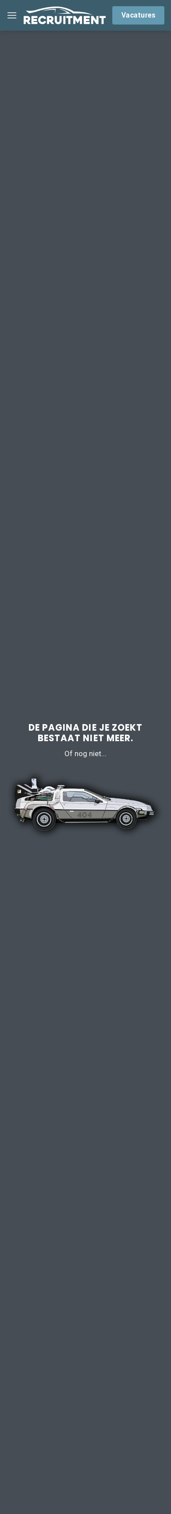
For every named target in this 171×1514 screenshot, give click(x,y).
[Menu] (12, 15)
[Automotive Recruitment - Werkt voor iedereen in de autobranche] (65, 15)
